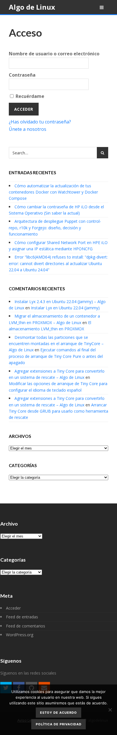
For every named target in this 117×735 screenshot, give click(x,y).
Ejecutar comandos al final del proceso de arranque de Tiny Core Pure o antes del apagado (56, 356)
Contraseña (22, 75)
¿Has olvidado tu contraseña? (40, 122)
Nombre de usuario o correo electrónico (54, 54)
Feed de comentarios (25, 626)
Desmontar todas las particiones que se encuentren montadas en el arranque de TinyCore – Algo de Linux (56, 344)
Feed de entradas (22, 617)
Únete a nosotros (27, 129)
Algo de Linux (32, 7)
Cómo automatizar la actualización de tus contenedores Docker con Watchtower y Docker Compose (53, 192)
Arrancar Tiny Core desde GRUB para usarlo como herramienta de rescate (58, 411)
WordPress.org (19, 634)
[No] (110, 710)
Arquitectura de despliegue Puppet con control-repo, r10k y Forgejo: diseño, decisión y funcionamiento (55, 228)
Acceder (13, 608)
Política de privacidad (59, 724)
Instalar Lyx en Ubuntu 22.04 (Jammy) (65, 307)
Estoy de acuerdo (58, 713)
